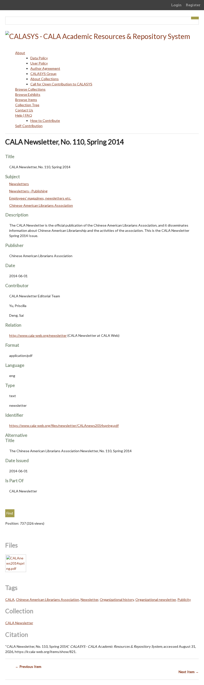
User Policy (39, 63)
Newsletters (19, 184)
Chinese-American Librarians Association (41, 205)
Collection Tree (27, 105)
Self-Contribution (29, 126)
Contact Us (24, 110)
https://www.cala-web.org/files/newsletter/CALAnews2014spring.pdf (64, 425)
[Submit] (195, 18)
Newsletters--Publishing (28, 191)
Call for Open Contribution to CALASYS (61, 84)
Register (193, 5)
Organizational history (117, 599)
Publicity (184, 599)
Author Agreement (45, 68)
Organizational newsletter (155, 599)
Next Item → (189, 672)
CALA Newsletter (19, 623)
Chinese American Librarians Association (47, 599)
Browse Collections (30, 89)
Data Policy (39, 58)
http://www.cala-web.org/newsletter (38, 335)
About (20, 53)
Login (176, 5)
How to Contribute (45, 120)
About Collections (44, 79)
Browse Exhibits (27, 94)
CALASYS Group (43, 73)
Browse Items (26, 100)
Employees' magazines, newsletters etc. (40, 198)
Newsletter (89, 599)
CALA (9, 599)
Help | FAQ (23, 115)
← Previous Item (28, 666)
